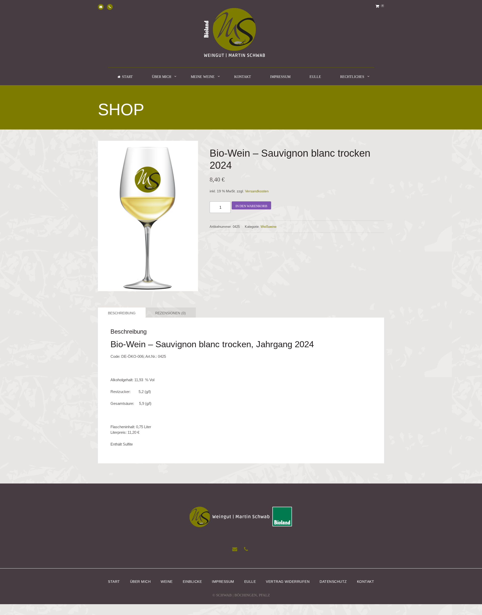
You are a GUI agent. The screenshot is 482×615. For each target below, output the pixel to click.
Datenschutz (333, 581)
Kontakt (242, 77)
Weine (167, 581)
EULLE (315, 77)
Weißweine (268, 227)
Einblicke (192, 581)
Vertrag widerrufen (288, 581)
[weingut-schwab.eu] (241, 33)
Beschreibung (122, 313)
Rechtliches (352, 77)
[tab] (121, 313)
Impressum (280, 77)
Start (114, 581)
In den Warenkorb (251, 206)
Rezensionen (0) (170, 313)
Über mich (161, 77)
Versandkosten (257, 191)
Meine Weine (203, 77)
